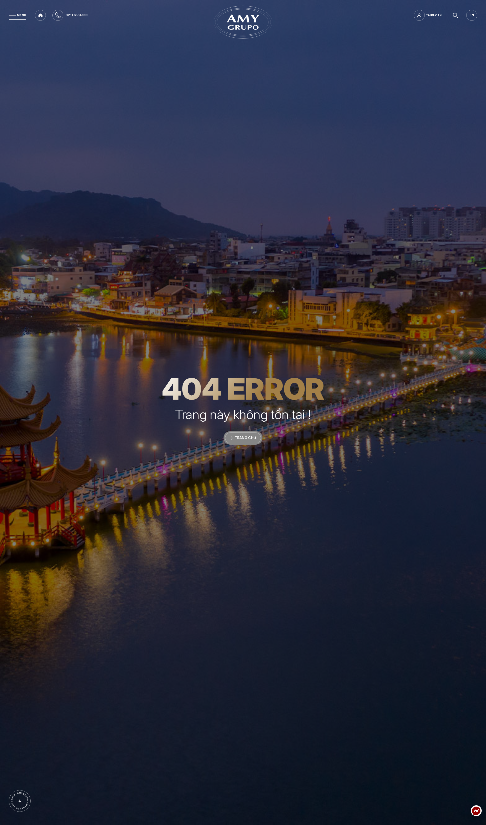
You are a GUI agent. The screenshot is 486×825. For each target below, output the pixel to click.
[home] (40, 15)
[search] (455, 15)
